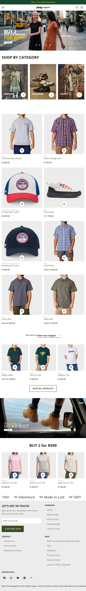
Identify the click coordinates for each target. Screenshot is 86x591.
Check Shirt (49, 265)
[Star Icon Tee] (43, 357)
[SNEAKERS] (51, 94)
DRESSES (8, 93)
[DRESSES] (23, 94)
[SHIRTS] (79, 94)
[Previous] (39, 105)
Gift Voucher (53, 519)
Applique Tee (63, 375)
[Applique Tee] (71, 357)
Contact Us (9, 541)
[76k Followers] (4, 578)
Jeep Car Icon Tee (9, 482)
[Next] (46, 105)
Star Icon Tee (35, 375)
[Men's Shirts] (71, 81)
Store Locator (10, 545)
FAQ (49, 545)
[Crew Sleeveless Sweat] (22, 134)
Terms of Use (53, 528)
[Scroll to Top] (81, 578)
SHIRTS (64, 93)
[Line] (31, 578)
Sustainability (53, 524)
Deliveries (51, 550)
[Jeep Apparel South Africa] (43, 7)
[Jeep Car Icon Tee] (15, 465)
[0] (81, 7)
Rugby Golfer (7, 375)
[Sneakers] (43, 81)
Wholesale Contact (13, 550)
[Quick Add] (22, 150)
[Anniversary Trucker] (22, 188)
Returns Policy (53, 560)
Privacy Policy (53, 555)
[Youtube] (17, 578)
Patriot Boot (49, 212)
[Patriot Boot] (64, 188)
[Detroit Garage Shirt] (64, 134)
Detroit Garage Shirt (52, 158)
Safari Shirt (48, 319)
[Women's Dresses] (15, 81)
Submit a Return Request (58, 564)
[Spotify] (24, 578)
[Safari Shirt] (64, 295)
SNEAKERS (37, 93)
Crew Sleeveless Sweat (12, 158)
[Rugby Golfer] (15, 357)
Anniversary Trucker (10, 212)
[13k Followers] (11, 578)
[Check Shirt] (64, 241)
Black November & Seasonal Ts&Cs (63, 541)
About (50, 509)
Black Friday (52, 514)
